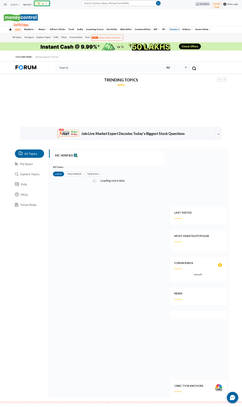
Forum (174, 29)
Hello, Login (232, 4)
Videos (186, 29)
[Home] (10, 29)
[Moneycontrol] (21, 17)
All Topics (17, 37)
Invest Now (202, 29)
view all (198, 274)
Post (87, 37)
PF (163, 29)
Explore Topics (43, 37)
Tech (71, 29)
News (42, 29)
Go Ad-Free (216, 5)
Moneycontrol (42, 56)
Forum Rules (76, 37)
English (14, 4)
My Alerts (204, 4)
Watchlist (126, 29)
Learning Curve (95, 29)
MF (156, 29)
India (80, 29)
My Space (29, 37)
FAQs (64, 37)
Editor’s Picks (57, 29)
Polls (56, 37)
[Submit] (158, 3)
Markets (29, 29)
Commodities (143, 29)
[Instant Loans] (42, 3)
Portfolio (112, 29)
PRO (17, 29)
